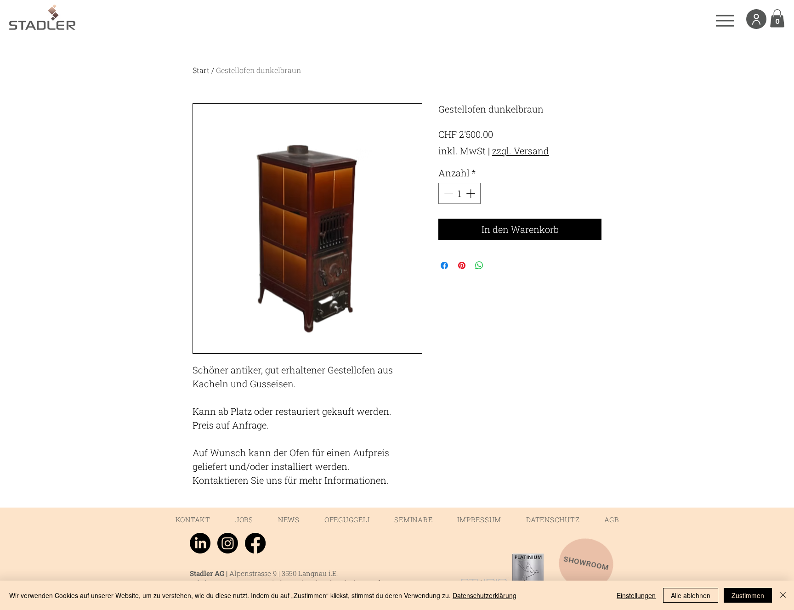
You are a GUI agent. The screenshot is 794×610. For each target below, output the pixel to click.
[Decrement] (447, 193)
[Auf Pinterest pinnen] (461, 265)
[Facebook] (255, 543)
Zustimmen (748, 595)
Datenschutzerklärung (484, 595)
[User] (756, 19)
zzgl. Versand (520, 151)
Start (201, 70)
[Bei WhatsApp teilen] (479, 265)
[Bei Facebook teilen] (444, 265)
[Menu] (725, 20)
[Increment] (471, 193)
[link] (777, 18)
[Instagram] (227, 543)
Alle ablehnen (690, 595)
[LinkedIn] (200, 543)
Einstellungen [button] (636, 595)
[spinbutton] (459, 193)
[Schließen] (782, 595)
